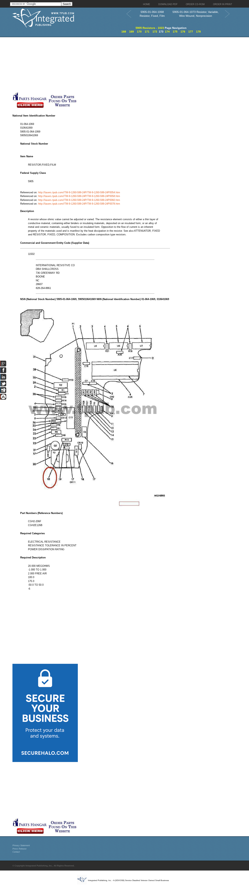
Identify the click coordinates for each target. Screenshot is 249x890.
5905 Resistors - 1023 (150, 27)
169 (131, 31)
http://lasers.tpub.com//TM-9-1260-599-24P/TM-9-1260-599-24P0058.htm (79, 196)
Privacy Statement (21, 845)
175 (175, 31)
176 (183, 31)
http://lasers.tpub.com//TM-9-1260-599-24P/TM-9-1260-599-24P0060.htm (79, 200)
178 (198, 31)
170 (139, 31)
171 (147, 31)
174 (167, 31)
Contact (16, 852)
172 (155, 31)
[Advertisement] (95, 64)
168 (123, 31)
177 (190, 31)
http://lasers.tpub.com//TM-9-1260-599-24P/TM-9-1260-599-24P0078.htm (79, 203)
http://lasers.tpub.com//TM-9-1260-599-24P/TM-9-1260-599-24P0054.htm (79, 192)
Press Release (19, 849)
